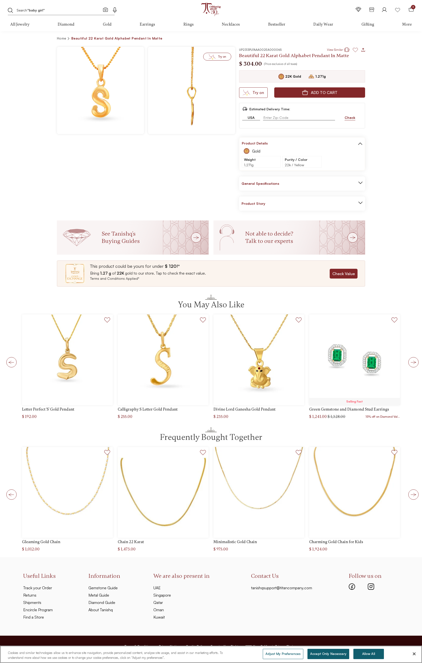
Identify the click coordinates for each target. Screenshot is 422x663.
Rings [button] (188, 24)
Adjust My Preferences (283, 654)
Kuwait (159, 617)
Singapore (162, 595)
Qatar (158, 602)
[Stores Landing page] (371, 9)
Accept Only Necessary (328, 654)
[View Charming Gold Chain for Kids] (354, 492)
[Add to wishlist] (107, 320)
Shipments (32, 602)
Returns (29, 595)
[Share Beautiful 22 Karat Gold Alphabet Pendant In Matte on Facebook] (326, 39)
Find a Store (33, 617)
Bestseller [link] (276, 24)
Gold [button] (107, 24)
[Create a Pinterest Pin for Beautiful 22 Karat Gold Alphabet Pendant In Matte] (334, 39)
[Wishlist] (398, 9)
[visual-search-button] (105, 9)
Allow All (368, 654)
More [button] (407, 24)
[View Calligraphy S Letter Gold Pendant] (163, 359)
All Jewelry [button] (20, 24)
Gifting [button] (367, 24)
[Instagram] (371, 585)
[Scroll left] (10, 362)
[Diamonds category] (358, 9)
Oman (158, 609)
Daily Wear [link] (323, 24)
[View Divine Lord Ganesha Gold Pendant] (258, 359)
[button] (351, 39)
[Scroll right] (412, 362)
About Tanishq (100, 609)
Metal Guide (98, 595)
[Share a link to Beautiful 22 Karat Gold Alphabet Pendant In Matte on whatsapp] (359, 39)
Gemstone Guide (103, 587)
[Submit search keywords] (10, 10)
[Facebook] (352, 585)
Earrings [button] (147, 24)
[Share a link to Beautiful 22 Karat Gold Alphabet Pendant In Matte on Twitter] (342, 39)
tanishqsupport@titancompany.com (281, 587)
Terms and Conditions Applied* (114, 278)
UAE (157, 587)
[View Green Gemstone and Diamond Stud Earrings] (354, 359)
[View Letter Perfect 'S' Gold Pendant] (67, 359)
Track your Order (37, 587)
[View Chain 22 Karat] (163, 492)
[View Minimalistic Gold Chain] (258, 492)
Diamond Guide (101, 602)
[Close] (414, 653)
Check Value (343, 273)
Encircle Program (38, 609)
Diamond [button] (66, 24)
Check (350, 117)
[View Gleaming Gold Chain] (67, 492)
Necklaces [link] (231, 24)
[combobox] (57, 10)
